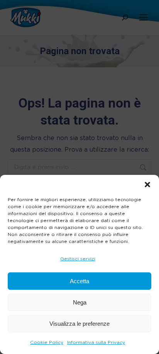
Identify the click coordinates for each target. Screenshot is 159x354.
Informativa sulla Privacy (96, 342)
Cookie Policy (46, 342)
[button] (147, 184)
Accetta (79, 281)
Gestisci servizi (77, 259)
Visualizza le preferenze (79, 323)
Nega (79, 302)
